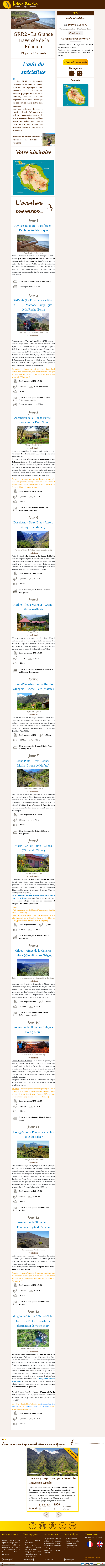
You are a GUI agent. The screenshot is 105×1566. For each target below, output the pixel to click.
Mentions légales (90, 1557)
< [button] (46, 1514)
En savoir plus (7, 1559)
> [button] (59, 1514)
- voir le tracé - (33, 335)
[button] (14, 20)
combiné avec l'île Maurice (37, 1407)
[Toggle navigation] (100, 4)
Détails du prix (75, 33)
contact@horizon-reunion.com (94, 1540)
